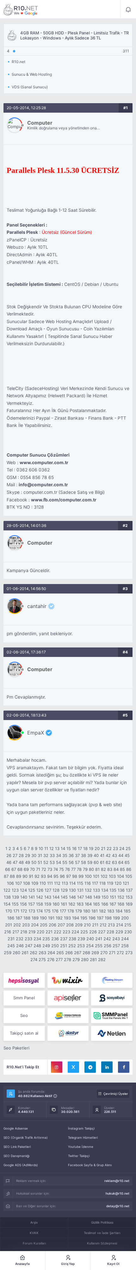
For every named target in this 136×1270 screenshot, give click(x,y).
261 (25, 952)
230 (128, 931)
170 (8, 910)
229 (119, 931)
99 (80, 876)
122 (6, 890)
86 (128, 869)
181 (94, 910)
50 (33, 862)
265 (60, 952)
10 (41, 848)
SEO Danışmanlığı (16, 1156)
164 (88, 904)
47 (15, 862)
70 (32, 869)
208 (70, 924)
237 (63, 938)
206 (52, 924)
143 (47, 897)
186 (10, 917)
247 (28, 945)
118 (102, 883)
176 (55, 910)
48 (21, 862)
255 (98, 945)
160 (56, 904)
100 (88, 876)
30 (33, 855)
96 (62, 876)
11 (46, 848)
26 (8, 855)
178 (70, 910)
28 (21, 855)
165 (96, 904)
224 (75, 931)
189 (35, 917)
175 (47, 910)
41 (102, 855)
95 (56, 876)
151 (113, 897)
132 (88, 890)
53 (52, 862)
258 (125, 945)
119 (110, 883)
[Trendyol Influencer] (68, 980)
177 (63, 910)
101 (96, 876)
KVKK (34, 1233)
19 (91, 848)
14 (63, 848)
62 (108, 862)
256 (107, 945)
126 (39, 890)
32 (45, 855)
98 (74, 876)
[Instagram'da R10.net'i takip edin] (56, 1067)
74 (55, 869)
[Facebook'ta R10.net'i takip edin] (123, 1067)
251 (63, 945)
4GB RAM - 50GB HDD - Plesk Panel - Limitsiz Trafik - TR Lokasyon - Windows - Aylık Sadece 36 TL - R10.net (20, 9)
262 (33, 952)
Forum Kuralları (34, 1243)
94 (49, 876)
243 (116, 938)
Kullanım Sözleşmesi (102, 1243)
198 (108, 917)
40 (96, 855)
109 (34, 883)
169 (129, 904)
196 (92, 917)
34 (58, 855)
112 (57, 883)
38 (83, 855)
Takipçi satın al (24, 1033)
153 (129, 897)
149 (96, 897)
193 (67, 917)
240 (90, 938)
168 (120, 904)
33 (52, 855)
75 (61, 869)
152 (120, 897)
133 (96, 890)
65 (127, 862)
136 (121, 890)
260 (16, 952)
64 (120, 862)
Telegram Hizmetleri (83, 1137)
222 (57, 931)
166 (104, 904)
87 (6, 876)
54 (58, 862)
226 (93, 931)
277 (59, 959)
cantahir (36, 606)
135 (112, 890)
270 (104, 952)
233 (28, 938)
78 (79, 869)
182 (102, 910)
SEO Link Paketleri (17, 1147)
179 (78, 910)
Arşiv (34, 1222)
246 (20, 945)
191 (51, 917)
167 (112, 904)
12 (51, 848)
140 (23, 897)
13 (57, 848)
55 (64, 862)
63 (114, 862)
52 (45, 862)
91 (31, 876)
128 (56, 890)
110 (43, 883)
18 (85, 848)
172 (24, 910)
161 (64, 904)
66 (7, 869)
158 (39, 904)
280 (85, 959)
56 (71, 862)
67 (13, 869)
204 (35, 924)
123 (15, 890)
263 (42, 952)
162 (71, 904)
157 (31, 904)
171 (16, 910)
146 (72, 897)
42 (108, 855)
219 (31, 931)
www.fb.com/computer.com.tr (63, 499)
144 (56, 897)
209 (79, 924)
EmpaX (35, 733)
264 (51, 952)
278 (67, 959)
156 (23, 904)
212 (103, 924)
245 (11, 945)
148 (88, 897)
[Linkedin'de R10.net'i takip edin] (107, 1067)
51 (40, 862)
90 (25, 876)
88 (12, 876)
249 (46, 945)
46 (8, 862)
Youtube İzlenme (80, 1147)
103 (112, 876)
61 (102, 862)
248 (37, 945)
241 (98, 938)
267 (77, 952)
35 (64, 855)
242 (107, 938)
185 (127, 910)
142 (39, 897)
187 (18, 917)
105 (128, 876)
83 (109, 869)
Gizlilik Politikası (102, 1222)
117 (95, 883)
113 (65, 883)
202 (17, 924)
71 (38, 869)
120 (117, 883)
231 (11, 938)
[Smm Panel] (24, 980)
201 (8, 924)
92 (37, 876)
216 (7, 931)
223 (66, 931)
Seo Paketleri (16, 1047)
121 (126, 883)
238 (72, 938)
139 (15, 897)
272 (120, 952)
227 (101, 931)
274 (33, 959)
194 (75, 917)
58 (83, 862)
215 (127, 924)
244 (125, 938)
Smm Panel (24, 997)
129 (64, 890)
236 (55, 938)
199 (116, 917)
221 (49, 931)
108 (26, 883)
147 (80, 897)
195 (83, 917)
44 (120, 855)
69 (26, 869)
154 (6, 904)
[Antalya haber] (68, 1015)
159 (47, 904)
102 (104, 876)
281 (93, 959)
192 (59, 917)
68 (19, 869)
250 (55, 945)
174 (39, 910)
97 (68, 876)
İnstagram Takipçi (81, 1128)
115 (80, 883)
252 (72, 945)
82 (103, 869)
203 (26, 924)
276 (50, 959)
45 (127, 855)
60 (96, 862)
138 (7, 897)
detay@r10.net (117, 1206)
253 (81, 945)
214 (119, 924)
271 (112, 952)
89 (18, 876)
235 (46, 938)
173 (31, 910)
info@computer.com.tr (43, 484)
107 (18, 883)
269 (95, 952)
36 (71, 855)
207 (61, 924)
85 (122, 869)
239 (81, 938)
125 (31, 890)
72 (43, 869)
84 (116, 869)
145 (64, 897)
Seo (24, 1015)
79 (85, 869)
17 (80, 848)
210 (87, 924)
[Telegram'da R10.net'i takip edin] (90, 1067)
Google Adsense (15, 1128)
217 (15, 931)
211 (95, 924)
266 (69, 952)
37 (77, 855)
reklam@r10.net (116, 1181)
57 (77, 862)
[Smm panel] (112, 1015)
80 (91, 869)
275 (42, 959)
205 (43, 924)
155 (15, 904)
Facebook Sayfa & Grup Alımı (90, 1165)
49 (27, 862)
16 (74, 848)
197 (100, 917)
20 (97, 848)
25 (128, 848)
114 (72, 883)
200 (125, 917)
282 (102, 959)
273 (129, 952)
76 (67, 869)
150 (105, 897)
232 (19, 938)
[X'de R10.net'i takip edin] (73, 1067)
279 (76, 959)
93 (43, 876)
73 (49, 869)
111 (50, 883)
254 (90, 945)
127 (48, 890)
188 (26, 917)
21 (103, 848)
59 (89, 862)
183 (110, 910)
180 (86, 910)
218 (23, 931)
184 (118, 910)
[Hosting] (112, 980)
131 (80, 890)
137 (129, 890)
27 (15, 855)
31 (40, 855)
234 (37, 938)
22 (109, 848)
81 (97, 869)
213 (111, 924)
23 (115, 848)
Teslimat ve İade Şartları (102, 1233)
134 (104, 890)
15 (68, 848)
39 (89, 855)
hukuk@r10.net (117, 1193)
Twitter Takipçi (79, 1156)
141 (31, 897)
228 (110, 931)
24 (121, 848)
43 (114, 855)
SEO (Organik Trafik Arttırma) (25, 1137)
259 (7, 952)
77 (73, 869)
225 (84, 931)
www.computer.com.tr (44, 462)
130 (72, 890)
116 (87, 883)
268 (86, 952)
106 (10, 883)
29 (27, 855)
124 (23, 890)
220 (40, 931)
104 (120, 876)
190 (43, 917)
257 (116, 945)
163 (80, 904)
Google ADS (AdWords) (20, 1165)
